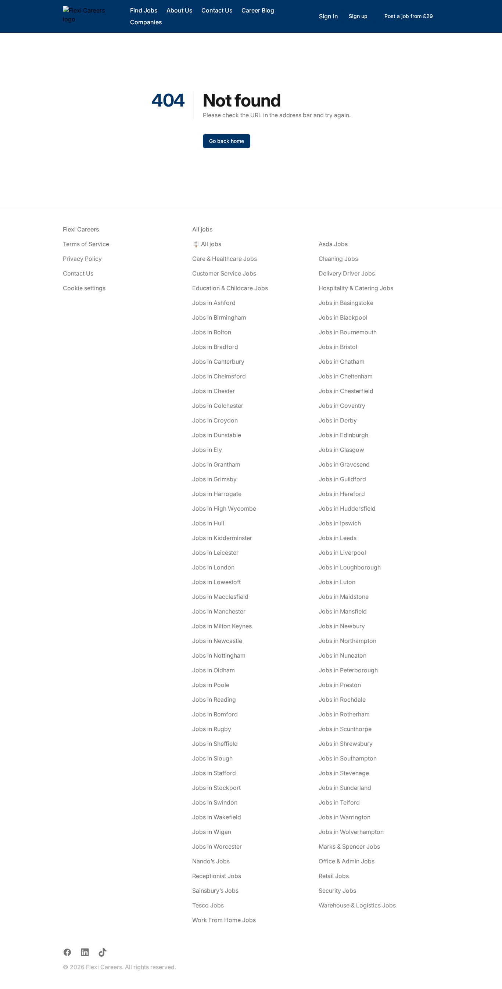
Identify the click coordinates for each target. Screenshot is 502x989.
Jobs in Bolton (211, 332)
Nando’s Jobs (211, 861)
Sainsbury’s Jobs (215, 890)
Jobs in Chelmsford (219, 376)
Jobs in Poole (210, 684)
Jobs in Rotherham (344, 714)
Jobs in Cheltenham (346, 376)
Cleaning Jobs (338, 258)
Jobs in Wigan (211, 831)
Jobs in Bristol (338, 346)
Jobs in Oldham (213, 670)
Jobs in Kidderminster (222, 538)
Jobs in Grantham (216, 464)
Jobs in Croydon (215, 420)
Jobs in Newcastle (217, 640)
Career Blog (257, 10)
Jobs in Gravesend (344, 464)
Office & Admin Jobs (346, 861)
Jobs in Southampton (348, 758)
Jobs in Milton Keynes (222, 626)
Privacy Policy (82, 258)
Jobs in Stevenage (344, 773)
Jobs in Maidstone (344, 596)
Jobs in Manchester (218, 611)
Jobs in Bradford (215, 346)
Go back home (226, 141)
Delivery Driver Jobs (347, 273)
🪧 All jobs (206, 244)
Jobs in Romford (215, 714)
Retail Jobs (334, 876)
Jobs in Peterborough (348, 670)
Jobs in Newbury (342, 626)
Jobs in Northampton (347, 640)
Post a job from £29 (408, 16)
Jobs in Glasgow (341, 449)
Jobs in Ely (207, 449)
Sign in (328, 16)
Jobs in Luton (337, 582)
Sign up (358, 16)
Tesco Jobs (208, 905)
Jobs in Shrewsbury (346, 743)
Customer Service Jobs (224, 273)
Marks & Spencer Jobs (349, 846)
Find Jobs (144, 10)
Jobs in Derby (338, 420)
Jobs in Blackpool (343, 317)
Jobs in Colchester (217, 405)
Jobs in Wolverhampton (351, 831)
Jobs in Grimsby (214, 479)
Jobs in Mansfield (343, 611)
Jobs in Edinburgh (343, 435)
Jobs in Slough (212, 758)
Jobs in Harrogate (216, 493)
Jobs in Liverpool (342, 552)
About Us (179, 10)
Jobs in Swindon (214, 802)
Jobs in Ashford (214, 302)
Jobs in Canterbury (218, 361)
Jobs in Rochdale (342, 699)
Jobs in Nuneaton (342, 655)
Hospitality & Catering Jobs (356, 288)
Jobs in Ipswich (340, 523)
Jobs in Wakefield (216, 817)
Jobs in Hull (208, 523)
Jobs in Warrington (344, 817)
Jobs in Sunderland (345, 787)
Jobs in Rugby (211, 729)
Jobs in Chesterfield (346, 391)
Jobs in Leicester (215, 552)
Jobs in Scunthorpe (345, 729)
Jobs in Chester (213, 391)
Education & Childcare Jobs (230, 288)
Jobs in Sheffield (215, 743)
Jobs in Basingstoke (346, 302)
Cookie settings (84, 288)
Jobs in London (213, 567)
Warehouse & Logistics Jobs (357, 905)
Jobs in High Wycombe (224, 508)
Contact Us (217, 10)
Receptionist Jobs (216, 876)
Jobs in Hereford (342, 493)
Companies (146, 22)
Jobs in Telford (339, 802)
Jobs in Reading (214, 699)
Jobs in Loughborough (350, 567)
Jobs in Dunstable (216, 435)
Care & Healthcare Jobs (224, 258)
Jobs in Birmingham (219, 317)
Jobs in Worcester (217, 846)
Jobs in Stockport (216, 787)
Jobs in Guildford (342, 479)
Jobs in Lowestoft (216, 582)
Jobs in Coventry (342, 405)
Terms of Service (86, 244)
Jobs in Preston (340, 684)
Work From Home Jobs (224, 920)
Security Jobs (337, 890)
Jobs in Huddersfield (347, 508)
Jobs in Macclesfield (220, 596)
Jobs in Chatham (342, 361)
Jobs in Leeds (337, 538)
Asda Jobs (333, 244)
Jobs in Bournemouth (348, 332)
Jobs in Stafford (214, 773)
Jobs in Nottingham (218, 655)
